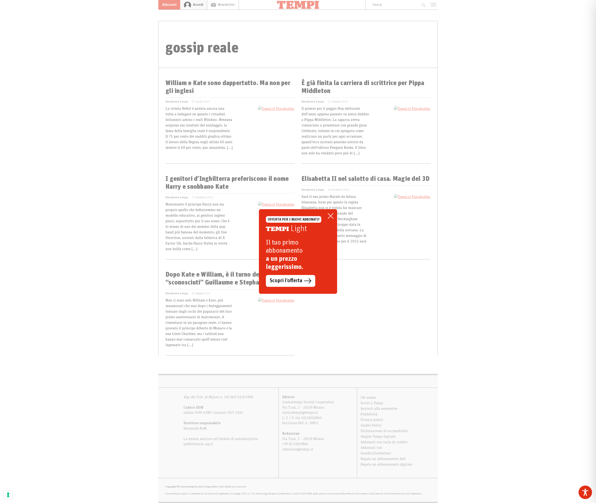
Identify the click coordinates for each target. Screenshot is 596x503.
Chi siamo (368, 397)
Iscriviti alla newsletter (379, 408)
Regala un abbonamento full (383, 459)
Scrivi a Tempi (372, 403)
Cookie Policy (371, 425)
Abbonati (169, 5)
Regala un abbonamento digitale (386, 464)
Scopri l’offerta (286, 280)
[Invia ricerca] (423, 5)
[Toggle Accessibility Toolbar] (585, 492)
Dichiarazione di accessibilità (384, 431)
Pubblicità (369, 414)
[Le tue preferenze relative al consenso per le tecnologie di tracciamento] (8, 494)
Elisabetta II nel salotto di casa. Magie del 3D (365, 179)
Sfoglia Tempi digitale (378, 436)
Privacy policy (372, 420)
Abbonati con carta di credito (384, 442)
